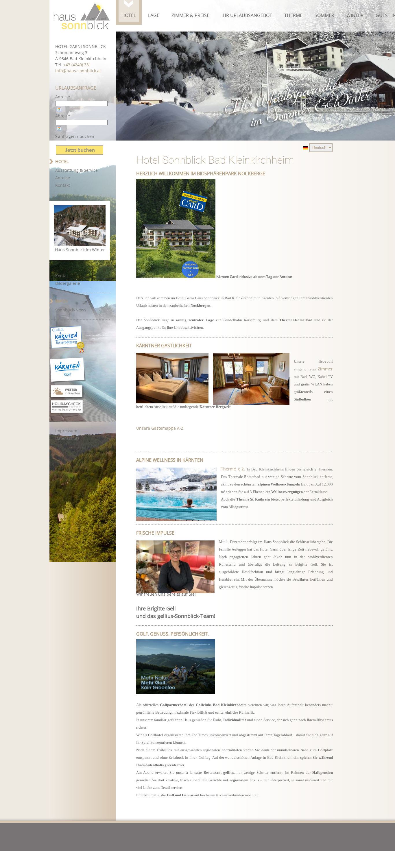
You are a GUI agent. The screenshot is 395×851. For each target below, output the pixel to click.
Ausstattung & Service (76, 170)
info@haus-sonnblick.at (78, 70)
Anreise (62, 96)
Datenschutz (67, 438)
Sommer (324, 15)
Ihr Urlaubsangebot (247, 15)
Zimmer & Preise (190, 15)
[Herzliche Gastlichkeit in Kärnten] (253, 378)
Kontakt (62, 185)
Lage (153, 15)
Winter (354, 15)
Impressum (66, 430)
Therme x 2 (232, 469)
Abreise (62, 116)
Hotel (128, 15)
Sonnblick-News (70, 310)
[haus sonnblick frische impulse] (177, 565)
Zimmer (325, 369)
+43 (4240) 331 (77, 64)
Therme (293, 15)
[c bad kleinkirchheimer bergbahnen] (178, 493)
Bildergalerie (67, 283)
